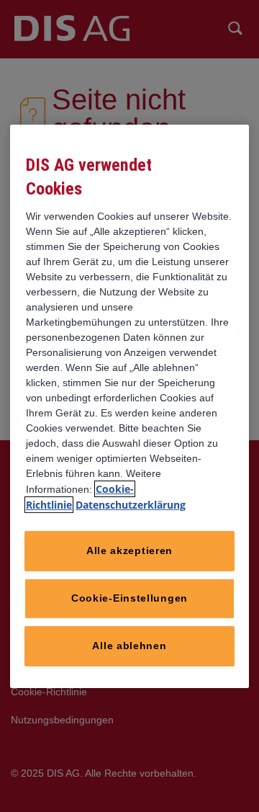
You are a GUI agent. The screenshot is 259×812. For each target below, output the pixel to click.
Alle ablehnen (129, 645)
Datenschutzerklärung (131, 505)
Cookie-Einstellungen (129, 598)
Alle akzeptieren (129, 550)
